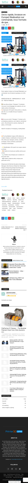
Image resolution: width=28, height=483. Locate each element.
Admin (4, 24)
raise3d (8, 210)
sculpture (13, 210)
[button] (2, 6)
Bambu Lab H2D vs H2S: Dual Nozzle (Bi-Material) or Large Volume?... (16, 341)
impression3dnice (19, 206)
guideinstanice (11, 204)
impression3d (4, 206)
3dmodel (9, 198)
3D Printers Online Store (8, 475)
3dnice (14, 198)
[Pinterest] (9, 28)
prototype (4, 210)
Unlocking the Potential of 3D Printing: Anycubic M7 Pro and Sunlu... (17, 348)
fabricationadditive (16, 203)
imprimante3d (5, 208)
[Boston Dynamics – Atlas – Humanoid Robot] (5, 272)
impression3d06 (12, 206)
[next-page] (5, 285)
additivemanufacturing (6, 201)
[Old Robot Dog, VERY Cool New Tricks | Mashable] (5, 279)
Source (3, 186)
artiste (22, 201)
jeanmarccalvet (10, 292)
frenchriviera (4, 204)
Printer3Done (19, 208)
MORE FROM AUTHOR (18, 260)
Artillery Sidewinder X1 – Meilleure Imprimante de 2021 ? (21, 228)
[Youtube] (19, 469)
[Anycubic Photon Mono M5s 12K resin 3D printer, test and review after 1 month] (5, 265)
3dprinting (15, 199)
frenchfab (23, 203)
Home (2, 9)
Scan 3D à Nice (9, 477)
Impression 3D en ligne (17, 477)
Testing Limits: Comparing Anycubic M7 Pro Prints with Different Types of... (18, 383)
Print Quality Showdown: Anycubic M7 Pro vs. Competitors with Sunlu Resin (18, 369)
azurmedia (4, 203)
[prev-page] (2, 285)
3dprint (18, 198)
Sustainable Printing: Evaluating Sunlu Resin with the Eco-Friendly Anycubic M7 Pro (17, 362)
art (18, 201)
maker (10, 208)
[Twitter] (6, 28)
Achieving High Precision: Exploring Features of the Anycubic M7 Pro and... (18, 376)
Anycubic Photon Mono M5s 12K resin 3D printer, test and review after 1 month (17, 265)
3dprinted (23, 198)
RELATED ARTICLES (6, 260)
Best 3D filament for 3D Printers (13, 474)
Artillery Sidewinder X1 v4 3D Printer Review (7, 227)
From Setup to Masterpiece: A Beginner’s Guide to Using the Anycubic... (17, 390)
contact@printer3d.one (16, 459)
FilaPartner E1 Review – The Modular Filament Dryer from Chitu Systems (13, 329)
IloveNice (17, 204)
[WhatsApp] (12, 28)
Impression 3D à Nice (19, 475)
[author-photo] (14, 242)
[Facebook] (2, 28)
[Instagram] (12, 469)
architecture (14, 201)
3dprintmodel (21, 199)
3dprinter (4, 199)
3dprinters (9, 199)
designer (9, 203)
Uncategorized (8, 9)
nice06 (14, 208)
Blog (22, 474)
